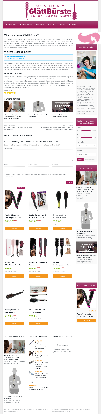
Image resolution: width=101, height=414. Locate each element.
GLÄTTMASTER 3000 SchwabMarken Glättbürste (37, 311)
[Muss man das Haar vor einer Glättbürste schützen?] (62, 106)
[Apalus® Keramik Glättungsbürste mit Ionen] (14, 199)
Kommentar (8, 148)
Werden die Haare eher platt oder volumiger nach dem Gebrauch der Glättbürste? (57, 127)
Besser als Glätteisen (17, 58)
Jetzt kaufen (86, 320)
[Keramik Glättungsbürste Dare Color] (62, 247)
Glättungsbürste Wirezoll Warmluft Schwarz (60, 216)
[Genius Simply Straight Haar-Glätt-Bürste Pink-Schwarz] (38, 200)
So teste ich (86, 409)
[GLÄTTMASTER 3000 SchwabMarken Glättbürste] (38, 294)
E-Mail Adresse (33, 165)
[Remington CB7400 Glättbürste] (14, 294)
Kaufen (14, 229)
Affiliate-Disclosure (58, 411)
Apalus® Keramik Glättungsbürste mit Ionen (13, 216)
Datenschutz (64, 409)
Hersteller (80, 142)
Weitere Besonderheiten (16, 56)
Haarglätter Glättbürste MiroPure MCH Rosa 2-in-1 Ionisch (14, 263)
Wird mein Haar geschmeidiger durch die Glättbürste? (18, 127)
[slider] (81, 131)
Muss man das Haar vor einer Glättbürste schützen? (61, 116)
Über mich (79, 409)
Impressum (55, 409)
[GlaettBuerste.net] (50, 11)
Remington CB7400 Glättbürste (12, 311)
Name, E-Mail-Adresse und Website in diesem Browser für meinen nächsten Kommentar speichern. (36, 176)
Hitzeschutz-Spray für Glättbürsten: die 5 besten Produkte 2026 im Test (13, 117)
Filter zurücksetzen (90, 159)
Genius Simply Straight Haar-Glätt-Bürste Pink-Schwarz (38, 216)
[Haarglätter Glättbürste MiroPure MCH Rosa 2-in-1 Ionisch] (14, 247)
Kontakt (67, 411)
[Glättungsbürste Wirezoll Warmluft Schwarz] (62, 199)
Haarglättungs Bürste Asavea (38, 263)
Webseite (55, 165)
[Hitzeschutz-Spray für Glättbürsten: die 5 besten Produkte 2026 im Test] (14, 106)
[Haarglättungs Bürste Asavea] (38, 247)
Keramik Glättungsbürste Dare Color (62, 263)
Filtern (80, 160)
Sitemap (71, 409)
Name (6, 165)
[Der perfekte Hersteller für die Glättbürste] (38, 106)
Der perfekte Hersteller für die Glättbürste (38, 116)
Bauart (79, 151)
